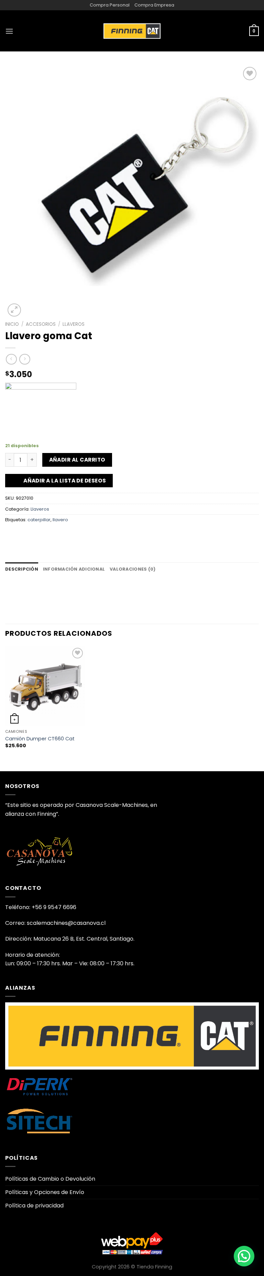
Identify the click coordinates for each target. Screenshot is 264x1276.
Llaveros (74, 324)
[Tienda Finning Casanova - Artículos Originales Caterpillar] (132, 30)
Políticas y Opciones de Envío (44, 1192)
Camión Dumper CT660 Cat (40, 739)
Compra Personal (110, 5)
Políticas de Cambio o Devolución (50, 1179)
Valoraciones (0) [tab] (132, 569)
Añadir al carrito (77, 459)
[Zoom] (14, 310)
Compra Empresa (154, 5)
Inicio (12, 324)
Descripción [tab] (21, 569)
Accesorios (41, 324)
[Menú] (9, 31)
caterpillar (39, 520)
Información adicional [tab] (74, 569)
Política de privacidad (34, 1205)
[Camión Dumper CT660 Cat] (45, 686)
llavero (60, 520)
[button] (244, 1256)
